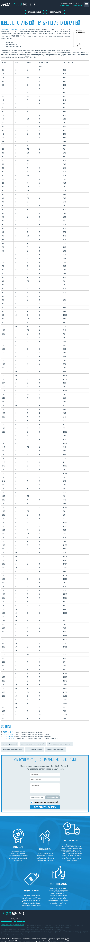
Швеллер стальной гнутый (12, 29)
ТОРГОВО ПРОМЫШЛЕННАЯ (6, 4)
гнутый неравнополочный (12, 749)
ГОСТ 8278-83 (8, 734)
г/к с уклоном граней (34, 749)
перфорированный (10, 744)
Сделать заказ (55, 12)
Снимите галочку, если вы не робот (46, 802)
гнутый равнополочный (55, 749)
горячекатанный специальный (32, 744)
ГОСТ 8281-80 (8, 736)
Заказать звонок (34, 12)
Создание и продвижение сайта (12, 925)
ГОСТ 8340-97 (8, 732)
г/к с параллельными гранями (60, 744)
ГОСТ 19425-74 (8, 738)
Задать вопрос (78, 5)
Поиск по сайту (64, 5)
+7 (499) (23, 4)
